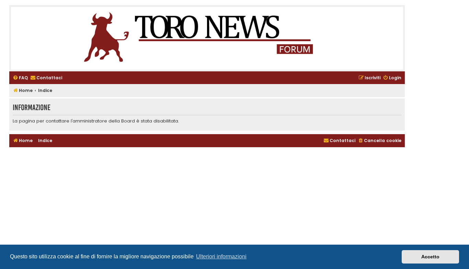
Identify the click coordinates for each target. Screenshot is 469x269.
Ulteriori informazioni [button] (221, 256)
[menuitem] (20, 78)
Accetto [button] (430, 256)
